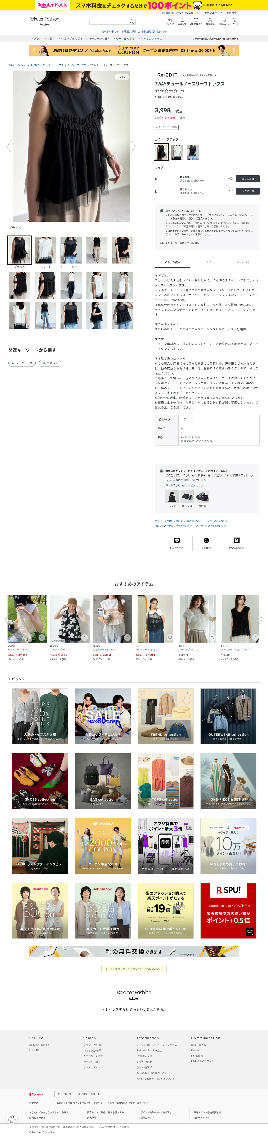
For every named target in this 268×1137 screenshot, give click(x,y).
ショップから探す (93, 1050)
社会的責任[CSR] (107, 1127)
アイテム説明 (172, 262)
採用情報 (124, 1127)
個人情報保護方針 (51, 1127)
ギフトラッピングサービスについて (185, 485)
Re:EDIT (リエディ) (40, 65)
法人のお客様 (144, 1067)
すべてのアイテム (93, 1067)
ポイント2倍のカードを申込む (156, 1112)
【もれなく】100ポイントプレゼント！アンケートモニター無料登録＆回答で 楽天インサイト (103, 1102)
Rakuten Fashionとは (149, 1050)
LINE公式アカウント (202, 1060)
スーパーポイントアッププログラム (157, 1044)
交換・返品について (217, 521)
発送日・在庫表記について (169, 521)
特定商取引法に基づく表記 (152, 1073)
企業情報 (34, 1127)
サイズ (207, 262)
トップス (58, 65)
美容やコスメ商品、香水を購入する (105, 1112)
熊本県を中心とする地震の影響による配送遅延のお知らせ (134, 31)
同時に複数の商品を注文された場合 (173, 526)
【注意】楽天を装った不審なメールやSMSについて (134, 968)
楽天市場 (232, 12)
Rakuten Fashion (17, 65)
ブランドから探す (93, 1044)
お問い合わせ (144, 1061)
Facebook (197, 1050)
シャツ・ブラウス (77, 65)
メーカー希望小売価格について (212, 526)
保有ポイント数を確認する (207, 1112)
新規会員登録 (198, 1044)
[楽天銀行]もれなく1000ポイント (181, 12)
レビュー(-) (242, 262)
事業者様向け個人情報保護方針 (79, 1127)
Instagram (197, 1055)
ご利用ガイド (144, 1056)
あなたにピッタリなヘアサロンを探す (48, 1112)
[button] (71, 147)
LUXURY (34, 1050)
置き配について (195, 521)
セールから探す (92, 1061)
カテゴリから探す (93, 1056)
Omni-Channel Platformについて (156, 1078)
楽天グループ (212, 12)
